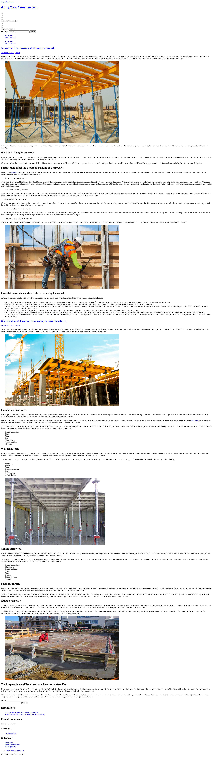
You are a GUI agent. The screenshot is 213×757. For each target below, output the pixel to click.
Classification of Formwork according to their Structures (33, 320)
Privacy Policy (10, 37)
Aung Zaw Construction (19, 7)
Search (3, 701)
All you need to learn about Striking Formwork (28, 48)
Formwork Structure (12, 745)
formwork (14, 172)
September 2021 (11, 733)
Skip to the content (7, 2)
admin (17, 53)
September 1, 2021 (7, 53)
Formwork (9, 743)
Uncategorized (10, 747)
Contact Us (9, 35)
